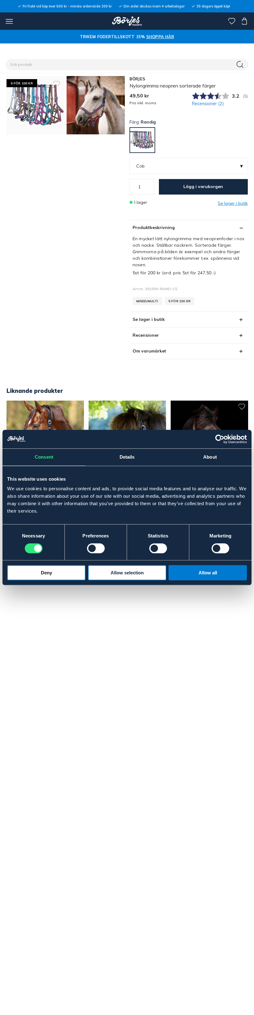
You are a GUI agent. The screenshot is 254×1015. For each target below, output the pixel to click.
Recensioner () (208, 103)
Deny (46, 572)
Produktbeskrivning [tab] (154, 227)
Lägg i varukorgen (203, 186)
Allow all (208, 572)
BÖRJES (137, 78)
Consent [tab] (44, 457)
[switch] (96, 548)
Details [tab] (127, 457)
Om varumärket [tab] (149, 351)
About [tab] (210, 457)
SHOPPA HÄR (160, 36)
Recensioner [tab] (146, 335)
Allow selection (127, 572)
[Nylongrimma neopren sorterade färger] (96, 105)
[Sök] (240, 64)
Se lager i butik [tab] (149, 319)
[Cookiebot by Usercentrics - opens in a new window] (220, 439)
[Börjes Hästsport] (127, 21)
